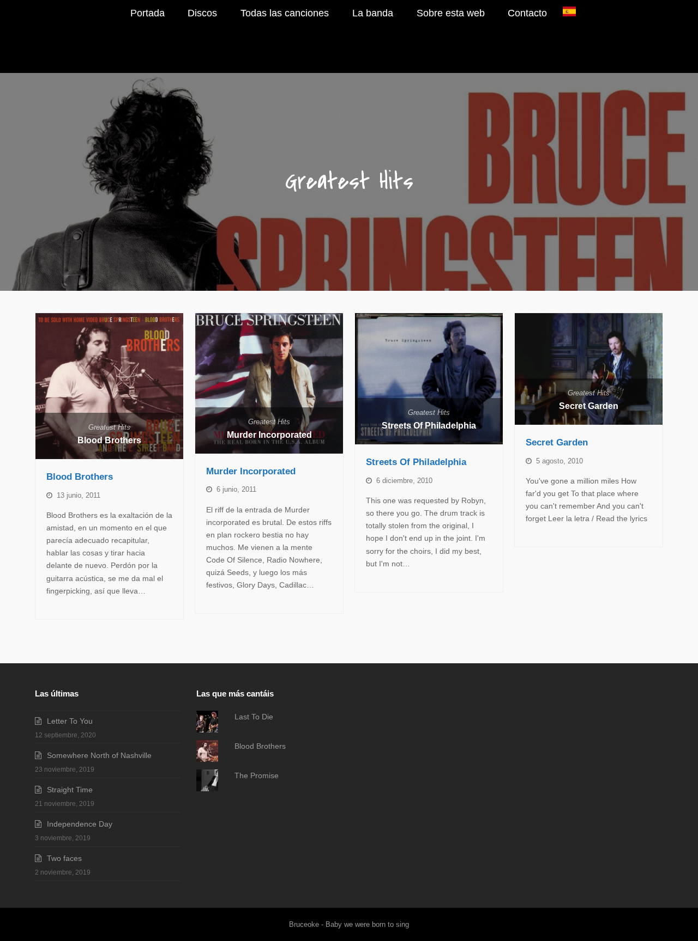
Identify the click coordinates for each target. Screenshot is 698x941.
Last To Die (253, 716)
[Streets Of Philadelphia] (429, 378)
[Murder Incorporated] (269, 383)
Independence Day (79, 824)
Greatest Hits (109, 427)
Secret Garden (588, 406)
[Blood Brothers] (109, 386)
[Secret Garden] (589, 369)
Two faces (64, 858)
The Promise (256, 775)
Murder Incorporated (269, 434)
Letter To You (70, 721)
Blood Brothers (109, 440)
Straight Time (70, 789)
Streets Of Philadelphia (429, 425)
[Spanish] (569, 13)
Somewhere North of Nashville (99, 755)
